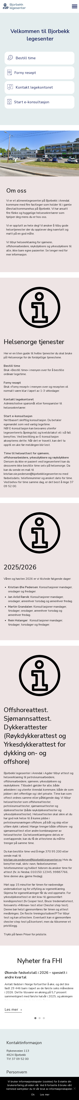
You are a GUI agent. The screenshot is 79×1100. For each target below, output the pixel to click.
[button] (39, 58)
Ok (33, 1094)
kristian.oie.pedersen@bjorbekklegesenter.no (33, 860)
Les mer (45, 1094)
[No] (74, 1088)
